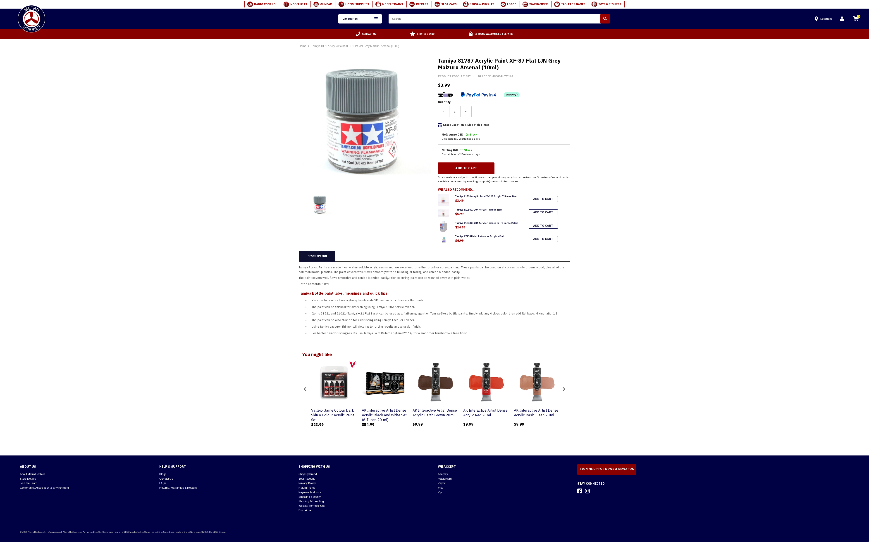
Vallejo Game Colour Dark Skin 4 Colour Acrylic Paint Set (331, 415)
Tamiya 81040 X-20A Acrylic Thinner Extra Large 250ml (486, 223)
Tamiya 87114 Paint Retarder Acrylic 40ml (479, 236)
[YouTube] (595, 491)
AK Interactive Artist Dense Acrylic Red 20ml (484, 412)
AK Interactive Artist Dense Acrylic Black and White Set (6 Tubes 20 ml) (383, 415)
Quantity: (444, 102)
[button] (360, 18)
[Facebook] (579, 491)
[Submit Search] (605, 18)
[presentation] (305, 389)
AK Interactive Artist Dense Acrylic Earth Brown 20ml (433, 412)
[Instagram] (587, 491)
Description (317, 256)
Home (302, 46)
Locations (826, 18)
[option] (366, 34)
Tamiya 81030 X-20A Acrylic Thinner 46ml (478, 209)
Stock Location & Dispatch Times (466, 125)
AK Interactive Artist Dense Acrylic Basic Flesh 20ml (535, 412)
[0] (855, 19)
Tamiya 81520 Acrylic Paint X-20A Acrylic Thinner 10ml (486, 196)
